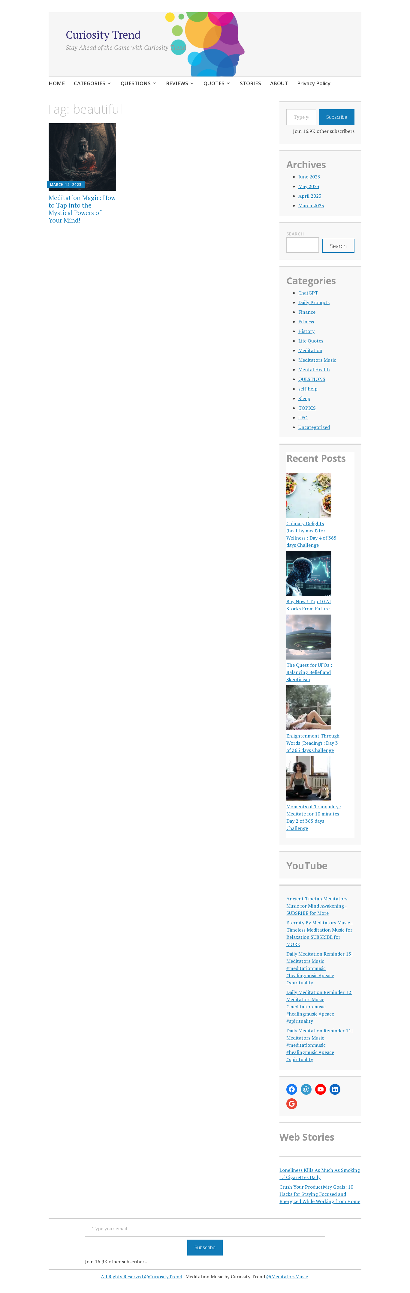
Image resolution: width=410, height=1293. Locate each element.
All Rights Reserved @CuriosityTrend (141, 1276)
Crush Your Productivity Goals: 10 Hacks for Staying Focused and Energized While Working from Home (319, 1194)
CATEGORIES (89, 83)
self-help (308, 388)
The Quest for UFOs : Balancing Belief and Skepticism (309, 672)
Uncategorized (314, 427)
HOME (57, 83)
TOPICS (307, 408)
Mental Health (314, 369)
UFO (303, 417)
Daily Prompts (314, 302)
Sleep (304, 398)
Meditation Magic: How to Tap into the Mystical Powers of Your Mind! (82, 209)
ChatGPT (308, 292)
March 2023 (311, 205)
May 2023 (308, 186)
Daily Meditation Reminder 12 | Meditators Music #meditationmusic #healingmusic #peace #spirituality (319, 1006)
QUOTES (214, 83)
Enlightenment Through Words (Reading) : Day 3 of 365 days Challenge (312, 742)
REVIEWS (177, 83)
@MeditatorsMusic (287, 1276)
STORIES (250, 83)
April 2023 (309, 196)
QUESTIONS (136, 83)
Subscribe (336, 117)
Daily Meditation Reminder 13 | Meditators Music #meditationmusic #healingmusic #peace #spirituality (319, 968)
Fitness (306, 321)
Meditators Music (317, 360)
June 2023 (309, 176)
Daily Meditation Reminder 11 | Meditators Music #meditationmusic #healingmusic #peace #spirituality (319, 1045)
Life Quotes (310, 340)
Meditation (310, 350)
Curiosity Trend (103, 35)
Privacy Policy (313, 83)
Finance (306, 312)
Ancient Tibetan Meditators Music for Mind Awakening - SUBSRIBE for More (316, 905)
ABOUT (279, 83)
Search (295, 234)
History (306, 331)
